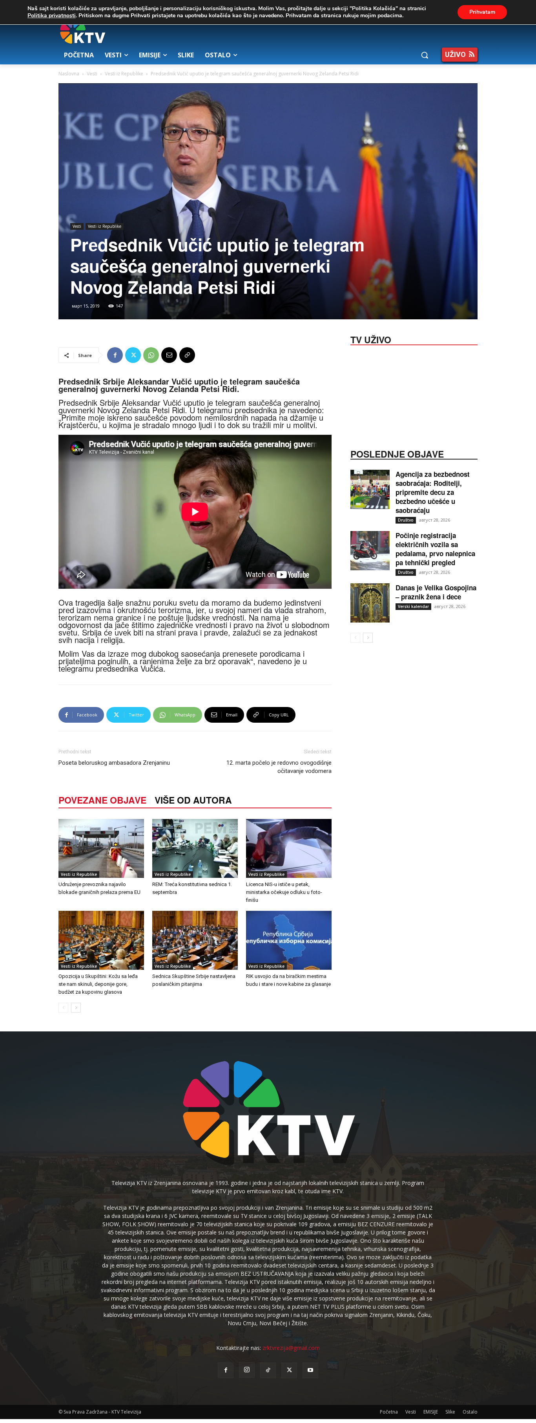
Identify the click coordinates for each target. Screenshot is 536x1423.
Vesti (92, 73)
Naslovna (68, 73)
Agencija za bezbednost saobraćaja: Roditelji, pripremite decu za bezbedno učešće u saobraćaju (433, 492)
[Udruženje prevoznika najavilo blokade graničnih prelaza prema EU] (101, 848)
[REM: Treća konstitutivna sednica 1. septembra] (195, 848)
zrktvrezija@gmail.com (291, 1348)
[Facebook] (115, 355)
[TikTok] (268, 1370)
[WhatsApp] (151, 355)
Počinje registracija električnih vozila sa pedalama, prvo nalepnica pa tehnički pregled (435, 549)
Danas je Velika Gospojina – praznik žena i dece (436, 592)
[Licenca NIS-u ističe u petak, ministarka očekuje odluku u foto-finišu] (289, 848)
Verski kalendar (413, 606)
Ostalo (470, 1411)
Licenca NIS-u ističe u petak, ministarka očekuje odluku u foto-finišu (284, 892)
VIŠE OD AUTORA (193, 799)
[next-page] (76, 1008)
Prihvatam (482, 12)
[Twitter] (133, 355)
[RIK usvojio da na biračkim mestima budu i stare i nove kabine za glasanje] (289, 940)
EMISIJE (430, 1411)
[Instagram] (247, 1370)
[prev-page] (63, 1008)
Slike (450, 1411)
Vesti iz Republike (124, 73)
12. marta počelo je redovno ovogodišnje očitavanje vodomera (279, 767)
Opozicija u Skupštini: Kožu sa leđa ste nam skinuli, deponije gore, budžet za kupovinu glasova (98, 984)
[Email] (169, 355)
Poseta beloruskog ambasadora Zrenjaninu (114, 762)
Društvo (406, 520)
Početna (389, 1411)
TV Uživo (370, 338)
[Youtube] (310, 1370)
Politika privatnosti (51, 15)
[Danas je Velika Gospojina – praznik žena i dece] (370, 603)
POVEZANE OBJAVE (102, 799)
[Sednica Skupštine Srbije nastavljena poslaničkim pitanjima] (195, 940)
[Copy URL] (187, 355)
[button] (424, 55)
